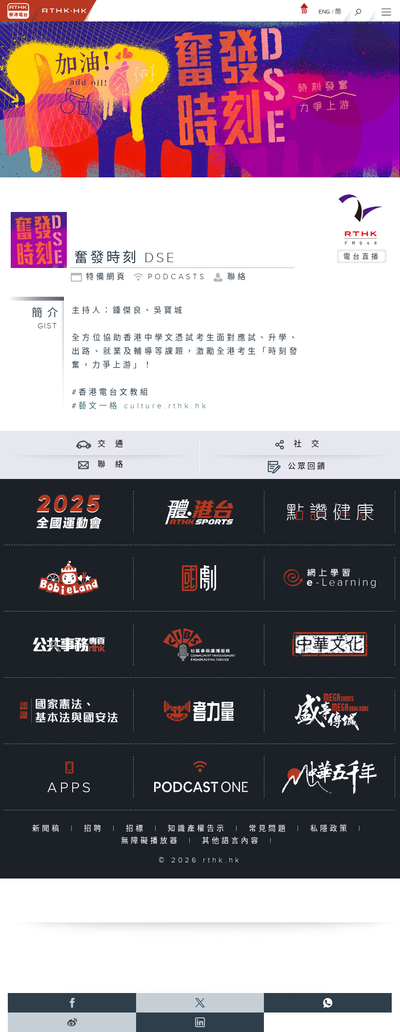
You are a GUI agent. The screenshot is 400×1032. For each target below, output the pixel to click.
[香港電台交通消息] (83, 444)
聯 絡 (111, 464)
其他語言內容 (233, 841)
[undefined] (304, 8)
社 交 (307, 444)
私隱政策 (332, 828)
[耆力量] (199, 710)
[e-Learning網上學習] (329, 578)
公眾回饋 (307, 466)
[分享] (279, 444)
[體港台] (199, 512)
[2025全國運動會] (68, 512)
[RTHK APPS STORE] (68, 777)
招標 (138, 828)
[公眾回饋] (273, 466)
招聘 (96, 828)
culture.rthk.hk (166, 406)
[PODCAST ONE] (199, 777)
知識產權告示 (199, 828)
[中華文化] (329, 644)
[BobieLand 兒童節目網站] (68, 578)
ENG (324, 11)
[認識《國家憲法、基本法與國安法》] (68, 710)
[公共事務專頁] (68, 644)
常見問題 (270, 828)
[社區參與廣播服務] (199, 644)
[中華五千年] (329, 777)
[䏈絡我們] (83, 464)
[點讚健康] (329, 512)
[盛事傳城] (329, 710)
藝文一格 (99, 406)
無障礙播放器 (152, 841)
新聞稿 (49, 828)
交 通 (111, 444)
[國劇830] (199, 578)
